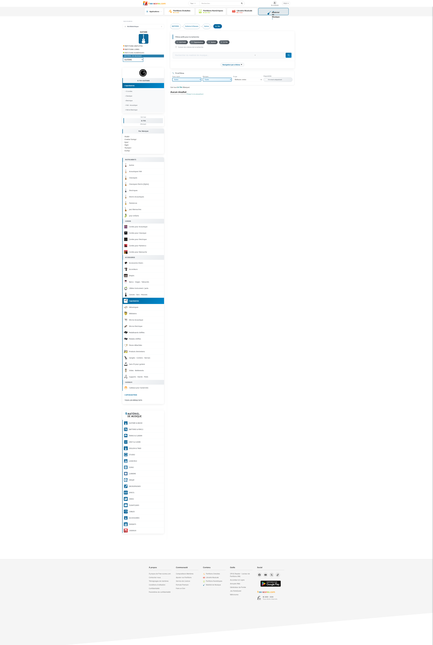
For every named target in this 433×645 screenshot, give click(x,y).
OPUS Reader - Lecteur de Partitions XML (240, 575)
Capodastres (131, 395)
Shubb (127, 137)
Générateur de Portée (238, 587)
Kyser (126, 142)
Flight (126, 145)
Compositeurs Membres (184, 574)
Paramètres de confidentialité (159, 592)
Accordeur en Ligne (237, 580)
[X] (271, 574)
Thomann (128, 148)
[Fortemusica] (259, 598)
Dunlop (127, 151)
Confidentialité (154, 588)
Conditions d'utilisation (157, 585)
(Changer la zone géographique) (195, 94)
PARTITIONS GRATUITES (133, 46)
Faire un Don (180, 588)
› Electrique (128, 101)
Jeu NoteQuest (235, 591)
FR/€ (285, 3)
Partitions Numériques (214, 581)
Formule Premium (182, 585)
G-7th (143, 121)
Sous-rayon (176, 76)
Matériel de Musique (213, 585)
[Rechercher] (242, 3)
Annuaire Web (235, 584)
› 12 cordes (128, 91)
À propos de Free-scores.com (160, 574)
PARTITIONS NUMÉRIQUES (134, 53)
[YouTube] (265, 574)
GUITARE (182, 42)
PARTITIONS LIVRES (131, 49)
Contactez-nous (155, 577)
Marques (205, 76)
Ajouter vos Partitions (183, 577)
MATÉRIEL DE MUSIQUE (133, 56)
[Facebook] (259, 574)
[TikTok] (277, 574)
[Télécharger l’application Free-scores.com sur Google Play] (270, 584)
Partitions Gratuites (213, 574)
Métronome (234, 595)
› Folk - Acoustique (130, 105)
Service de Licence (183, 581)
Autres (213, 42)
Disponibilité (267, 76)
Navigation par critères (231, 65)
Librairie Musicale (212, 577)
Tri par (235, 76)
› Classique (128, 96)
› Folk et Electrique (130, 110)
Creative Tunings (130, 139)
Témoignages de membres (158, 581)
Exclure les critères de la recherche (190, 47)
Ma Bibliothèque (133, 26)
